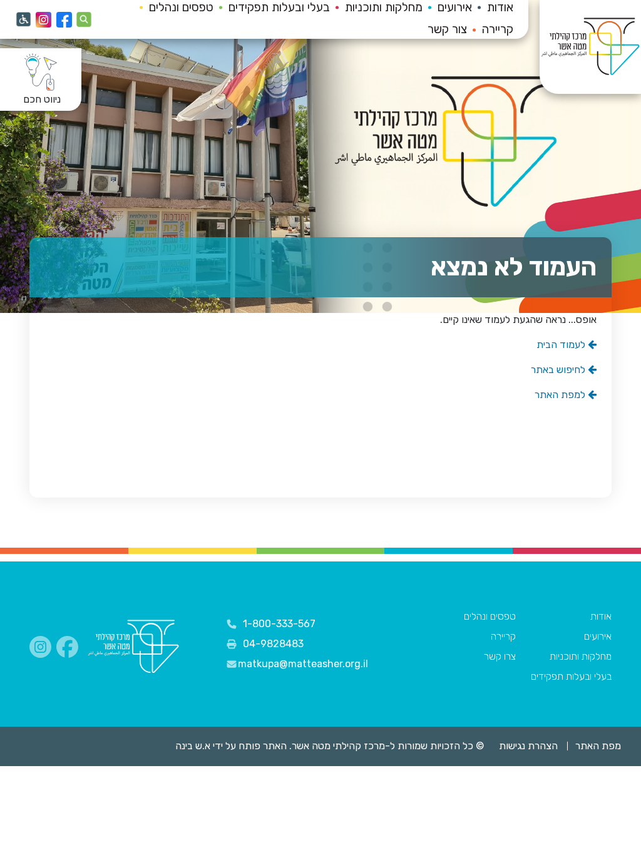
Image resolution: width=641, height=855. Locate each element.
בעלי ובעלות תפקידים (571, 676)
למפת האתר (561, 395)
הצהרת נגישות (528, 746)
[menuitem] (490, 30)
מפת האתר (598, 746)
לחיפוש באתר (559, 370)
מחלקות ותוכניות (581, 656)
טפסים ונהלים (490, 616)
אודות (601, 616)
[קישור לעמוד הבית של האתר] (133, 647)
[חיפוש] (84, 19)
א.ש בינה (184, 746)
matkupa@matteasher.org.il (303, 664)
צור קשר (447, 29)
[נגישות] (23, 19)
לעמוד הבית (562, 345)
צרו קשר (500, 656)
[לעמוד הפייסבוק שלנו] (63, 19)
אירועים (598, 636)
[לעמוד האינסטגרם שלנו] (43, 19)
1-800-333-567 (279, 624)
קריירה (497, 29)
